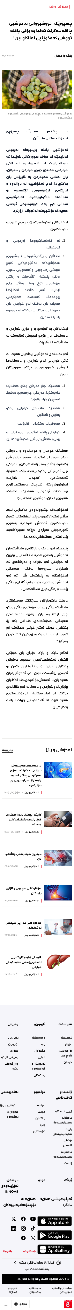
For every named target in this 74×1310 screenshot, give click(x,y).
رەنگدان (40, 1118)
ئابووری (39, 1024)
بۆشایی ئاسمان (67, 1143)
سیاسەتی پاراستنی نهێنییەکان (62, 1290)
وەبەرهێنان (38, 1037)
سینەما (41, 1105)
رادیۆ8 (7, 1251)
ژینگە (68, 1180)
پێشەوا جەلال (63, 56)
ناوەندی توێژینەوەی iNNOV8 (9, 1186)
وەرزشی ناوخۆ (9, 1057)
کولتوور (39, 1092)
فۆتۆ (41, 1180)
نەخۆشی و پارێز (58, 7)
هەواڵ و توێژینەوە (12, 1114)
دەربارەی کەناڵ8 (12, 1290)
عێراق (68, 1044)
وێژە (42, 1125)
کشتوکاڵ (39, 1051)
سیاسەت (65, 1024)
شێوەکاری (39, 1131)
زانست (68, 1163)
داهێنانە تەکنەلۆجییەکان (62, 1120)
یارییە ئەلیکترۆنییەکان (62, 1132)
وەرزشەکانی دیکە (11, 1066)
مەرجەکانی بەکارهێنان (35, 1290)
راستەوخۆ (29, 1251)
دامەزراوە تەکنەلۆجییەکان (62, 1155)
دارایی (41, 1057)
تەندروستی (9, 1092)
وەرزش (13, 1024)
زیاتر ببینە (7, 750)
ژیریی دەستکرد (63, 1111)
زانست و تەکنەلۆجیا (64, 1095)
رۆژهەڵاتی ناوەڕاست (65, 1053)
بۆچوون (13, 1044)
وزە (43, 1044)
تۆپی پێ (13, 1037)
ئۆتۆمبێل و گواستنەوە (38, 1066)
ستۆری (14, 1051)
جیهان (68, 1062)
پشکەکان (39, 1075)
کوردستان (66, 1037)
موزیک (41, 1112)
